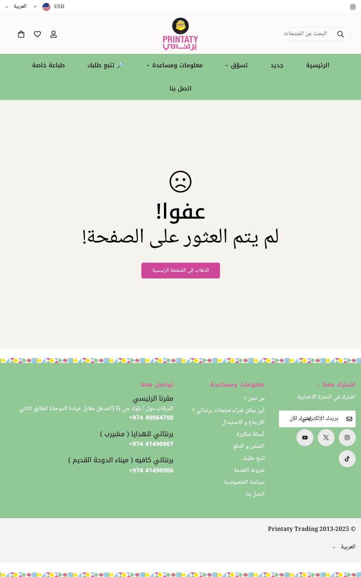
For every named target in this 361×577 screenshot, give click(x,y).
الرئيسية (317, 65)
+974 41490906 (151, 470)
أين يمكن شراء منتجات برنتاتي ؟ (228, 411)
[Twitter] (326, 437)
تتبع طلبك (254, 458)
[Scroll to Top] (14, 539)
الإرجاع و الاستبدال (243, 423)
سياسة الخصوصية (244, 482)
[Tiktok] (347, 458)
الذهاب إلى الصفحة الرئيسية (180, 270)
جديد (276, 65)
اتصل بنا (180, 88)
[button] (21, 34)
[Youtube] (304, 437)
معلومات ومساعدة (177, 65)
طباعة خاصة (48, 65)
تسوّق (239, 65)
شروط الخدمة (249, 470)
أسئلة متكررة (251, 434)
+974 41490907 (151, 444)
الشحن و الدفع (249, 446)
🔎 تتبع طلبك (105, 65)
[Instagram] (353, 7)
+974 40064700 (151, 417)
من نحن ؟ (254, 399)
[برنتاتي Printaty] (180, 34)
